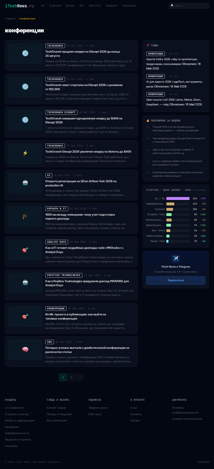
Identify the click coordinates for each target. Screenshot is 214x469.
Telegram (203, 462)
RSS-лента (95, 414)
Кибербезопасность (17, 433)
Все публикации (57, 420)
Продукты (111, 5)
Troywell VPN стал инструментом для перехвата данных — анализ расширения (176, 128)
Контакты (136, 414)
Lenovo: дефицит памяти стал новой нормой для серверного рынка (177, 162)
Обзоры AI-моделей (59, 414)
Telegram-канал (98, 407)
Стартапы (55, 5)
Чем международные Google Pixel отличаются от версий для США (179, 140)
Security (95, 5)
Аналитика (129, 5)
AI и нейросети (14, 407)
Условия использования (187, 418)
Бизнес (70, 5)
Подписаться (176, 280)
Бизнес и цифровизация (19, 420)
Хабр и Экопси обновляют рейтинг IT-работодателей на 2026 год (174, 151)
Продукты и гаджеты (18, 439)
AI (42, 5)
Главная (10, 18)
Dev (82, 5)
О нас (134, 407)
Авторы (135, 420)
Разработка (12, 427)
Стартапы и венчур (17, 414)
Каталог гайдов (56, 407)
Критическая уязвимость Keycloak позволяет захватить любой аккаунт (178, 174)
